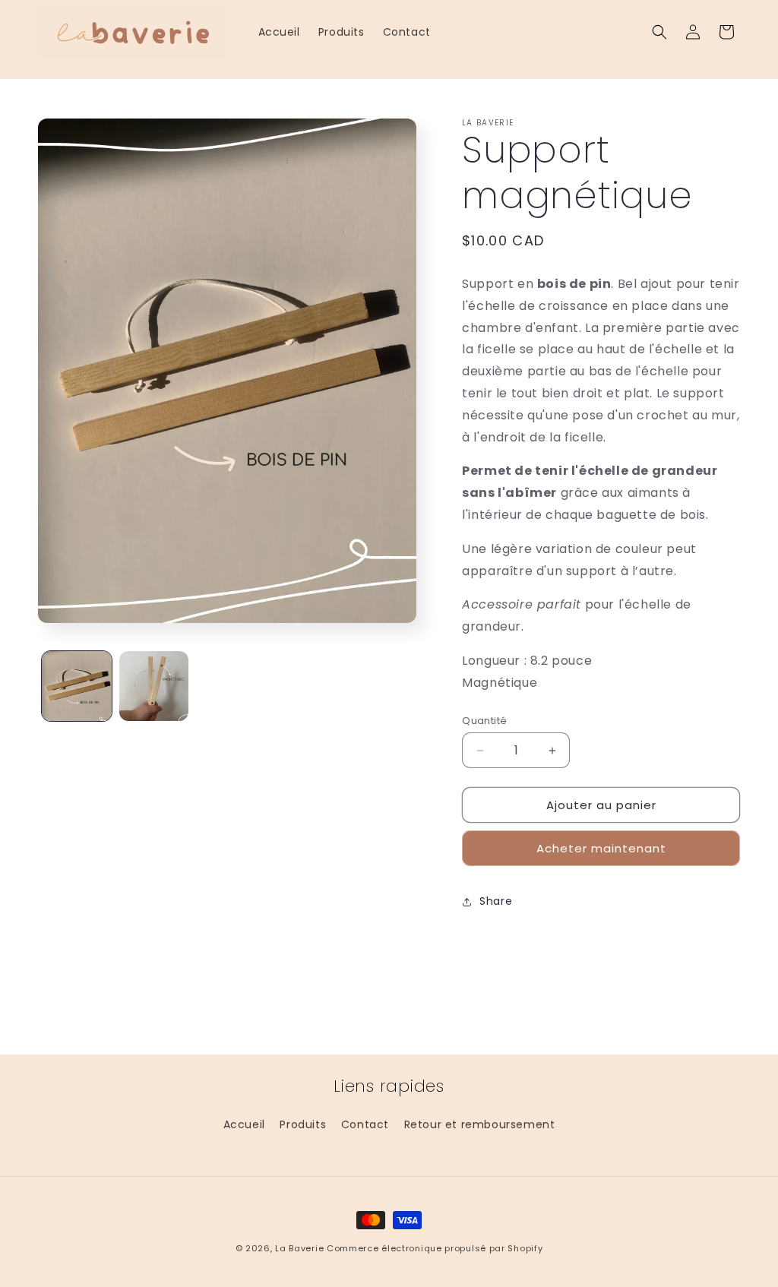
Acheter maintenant (601, 848)
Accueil (244, 1124)
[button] (659, 32)
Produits (303, 1124)
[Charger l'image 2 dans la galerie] (154, 686)
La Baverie (299, 1248)
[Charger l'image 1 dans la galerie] (77, 686)
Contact (365, 1124)
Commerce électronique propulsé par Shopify (434, 1248)
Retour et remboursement (479, 1124)
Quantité (484, 720)
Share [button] (495, 901)
